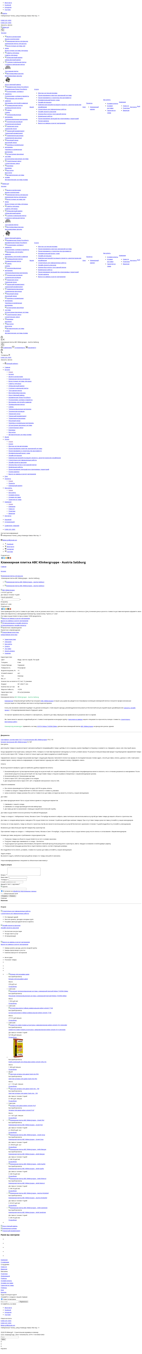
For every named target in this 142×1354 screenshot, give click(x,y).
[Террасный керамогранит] (17, 131)
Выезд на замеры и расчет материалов (14, 621)
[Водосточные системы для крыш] (17, 47)
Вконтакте (8, 3)
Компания (12, 506)
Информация (5, 1276)
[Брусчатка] (17, 170)
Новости (4, 1267)
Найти (3, 1339)
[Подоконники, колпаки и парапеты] (17, 92)
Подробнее (13, 986)
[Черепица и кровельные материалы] (17, 146)
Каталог (11, 374)
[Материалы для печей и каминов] (17, 99)
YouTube (8, 10)
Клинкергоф (9, 701)
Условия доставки (7, 1283)
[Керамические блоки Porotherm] (17, 87)
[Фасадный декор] (17, 140)
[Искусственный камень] (17, 80)
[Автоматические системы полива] (17, 176)
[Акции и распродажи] (17, 36)
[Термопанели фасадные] (17, 135)
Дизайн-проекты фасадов (10, 928)
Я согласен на (19, 891)
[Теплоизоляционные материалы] (17, 115)
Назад (11, 372)
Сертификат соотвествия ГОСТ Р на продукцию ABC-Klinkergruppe (24, 739)
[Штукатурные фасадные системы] (17, 155)
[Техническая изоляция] (17, 121)
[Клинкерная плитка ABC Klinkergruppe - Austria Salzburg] (24, 582)
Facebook (8, 5)
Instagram (8, 7)
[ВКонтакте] (2, 558)
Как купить (12, 492)
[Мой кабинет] (2, 337)
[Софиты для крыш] (17, 53)
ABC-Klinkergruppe (47, 701)
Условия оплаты (6, 1281)
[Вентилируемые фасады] (17, 73)
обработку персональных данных (24, 891)
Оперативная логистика (9, 635)
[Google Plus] (10, 558)
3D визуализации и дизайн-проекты (13, 625)
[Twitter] (4, 558)
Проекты (12, 483)
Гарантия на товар (7, 1285)
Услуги (11, 444)
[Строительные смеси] (17, 161)
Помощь (4, 1278)
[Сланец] (17, 110)
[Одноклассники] (6, 558)
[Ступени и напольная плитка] (17, 62)
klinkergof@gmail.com (10, 540)
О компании (5, 1262)
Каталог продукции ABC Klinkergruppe (14, 742)
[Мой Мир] (8, 558)
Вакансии (4, 1269)
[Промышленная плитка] (17, 105)
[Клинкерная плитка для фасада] (17, 41)
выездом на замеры (75, 719)
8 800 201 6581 (6, 20)
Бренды (3, 1292)
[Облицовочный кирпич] (17, 57)
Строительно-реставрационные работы (15, 913)
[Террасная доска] (17, 126)
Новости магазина (9, 1299)
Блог (2, 1290)
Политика (4, 1274)
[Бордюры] (17, 165)
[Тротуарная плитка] (17, 68)
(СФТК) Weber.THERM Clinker (47, 726)
